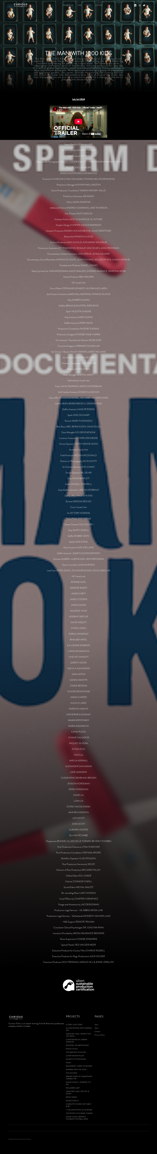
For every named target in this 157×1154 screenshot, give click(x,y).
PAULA (68, 1063)
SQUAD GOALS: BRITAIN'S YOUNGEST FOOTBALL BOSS (77, 1118)
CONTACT (99, 5)
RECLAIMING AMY (73, 1088)
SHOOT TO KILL (72, 1049)
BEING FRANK (71, 1097)
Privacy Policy (100, 1035)
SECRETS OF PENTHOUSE (76, 1059)
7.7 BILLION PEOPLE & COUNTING (79, 1110)
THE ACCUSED (71, 1073)
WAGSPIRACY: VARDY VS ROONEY (79, 1066)
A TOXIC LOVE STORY (74, 1025)
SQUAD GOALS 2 (72, 1101)
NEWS (88, 5)
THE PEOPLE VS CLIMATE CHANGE (79, 1113)
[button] (68, 5)
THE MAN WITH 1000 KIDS (76, 1052)
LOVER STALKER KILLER (75, 1056)
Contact (97, 1031)
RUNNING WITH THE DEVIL (76, 1069)
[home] (20, 5)
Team (96, 1025)
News (96, 1028)
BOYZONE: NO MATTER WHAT (77, 1045)
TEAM (79, 5)
